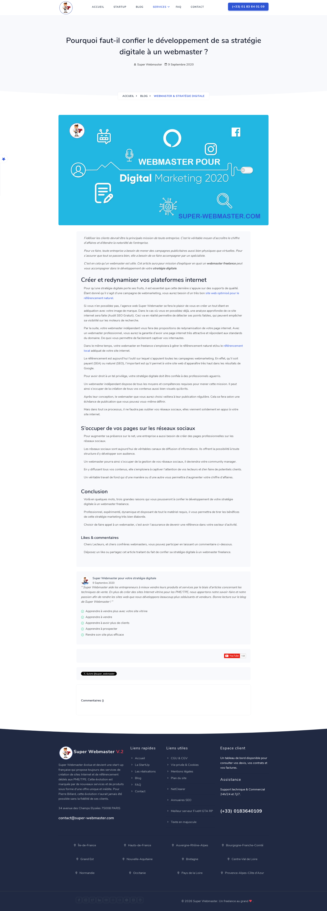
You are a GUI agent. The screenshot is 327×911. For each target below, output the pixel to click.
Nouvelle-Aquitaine (139, 859)
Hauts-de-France (139, 845)
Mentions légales (181, 771)
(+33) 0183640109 (241, 811)
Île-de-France (86, 845)
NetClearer (177, 789)
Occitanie (139, 873)
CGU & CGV (179, 758)
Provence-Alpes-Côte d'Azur (244, 873)
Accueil (98, 7)
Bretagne (191, 859)
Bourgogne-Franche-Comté (244, 845)
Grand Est (87, 859)
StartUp (120, 7)
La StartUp (141, 765)
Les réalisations (145, 771)
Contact (197, 7)
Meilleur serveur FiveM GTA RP (191, 811)
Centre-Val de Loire (244, 859)
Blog (139, 7)
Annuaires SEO (180, 800)
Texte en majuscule (183, 822)
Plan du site (178, 778)
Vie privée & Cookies (184, 765)
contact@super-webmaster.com (86, 818)
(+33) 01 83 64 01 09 (248, 7)
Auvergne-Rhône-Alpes (191, 845)
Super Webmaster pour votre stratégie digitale (124, 578)
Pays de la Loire (191, 873)
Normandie (86, 873)
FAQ (178, 7)
